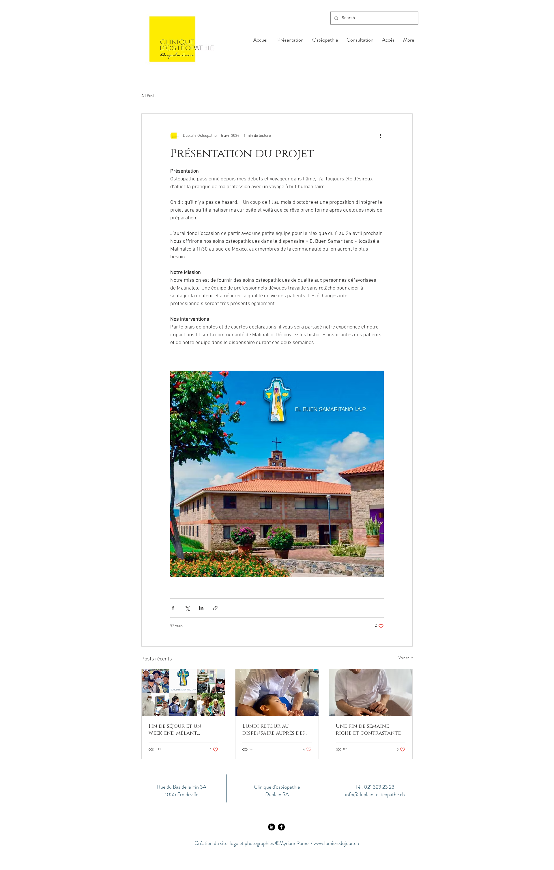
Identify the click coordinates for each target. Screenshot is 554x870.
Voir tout (405, 658)
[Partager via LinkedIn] (201, 608)
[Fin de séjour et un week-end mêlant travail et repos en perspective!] (183, 692)
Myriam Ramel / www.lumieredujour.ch (319, 843)
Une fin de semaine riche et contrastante (368, 730)
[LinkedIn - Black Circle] (271, 827)
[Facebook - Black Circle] (281, 827)
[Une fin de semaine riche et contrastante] (370, 692)
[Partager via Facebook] (173, 608)
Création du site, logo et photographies (234, 843)
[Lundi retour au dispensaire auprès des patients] (277, 692)
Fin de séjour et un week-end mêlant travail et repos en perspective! (175, 730)
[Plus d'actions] (380, 135)
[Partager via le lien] (215, 608)
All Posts (148, 96)
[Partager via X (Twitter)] (187, 608)
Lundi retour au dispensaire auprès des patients (273, 730)
